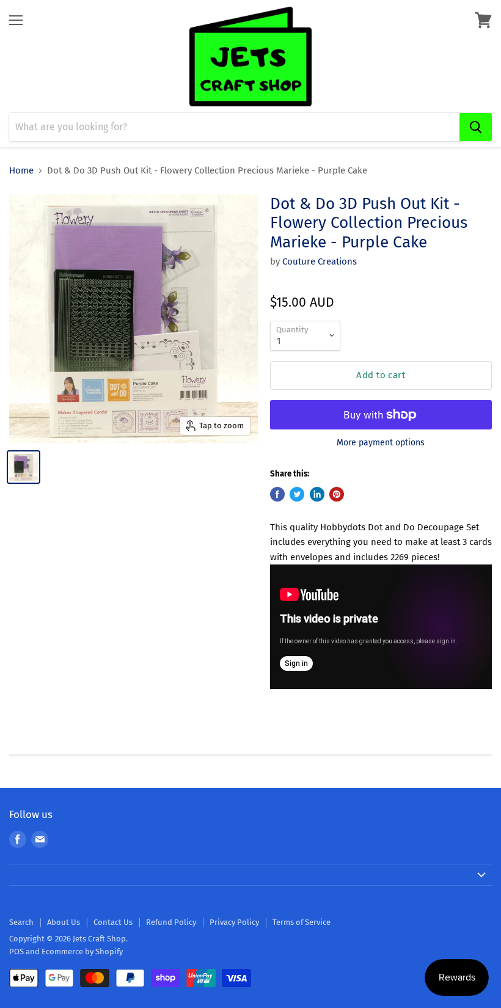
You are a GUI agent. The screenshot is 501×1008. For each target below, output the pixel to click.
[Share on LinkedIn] (317, 494)
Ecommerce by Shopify (82, 951)
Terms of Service (301, 922)
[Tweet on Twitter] (297, 494)
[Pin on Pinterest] (336, 494)
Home (21, 171)
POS (16, 951)
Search (21, 922)
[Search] (475, 127)
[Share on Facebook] (277, 494)
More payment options (381, 443)
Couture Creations (319, 261)
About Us (63, 922)
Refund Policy (171, 922)
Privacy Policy (234, 922)
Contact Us (113, 922)
